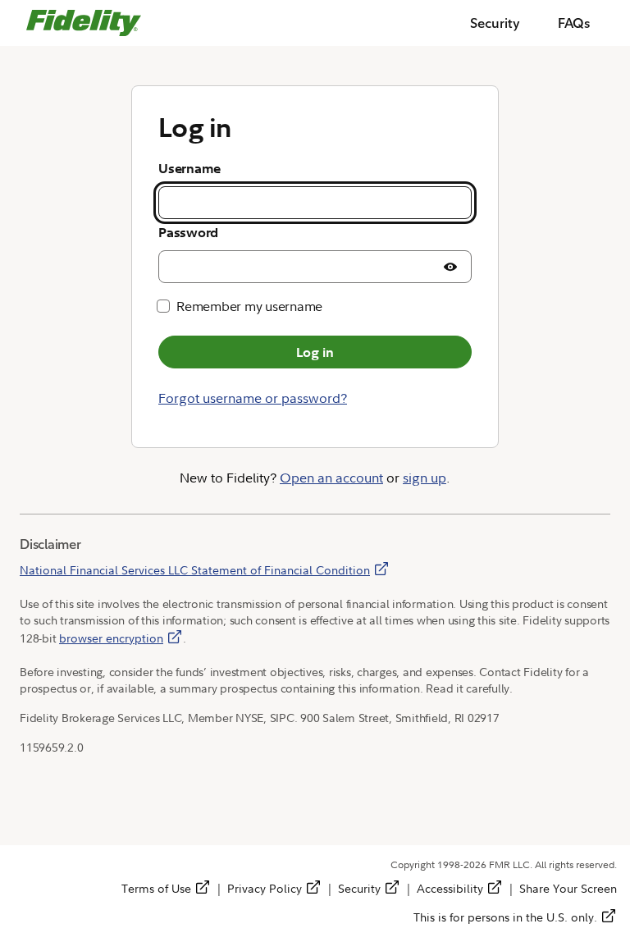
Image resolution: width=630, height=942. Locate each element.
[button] (450, 266)
